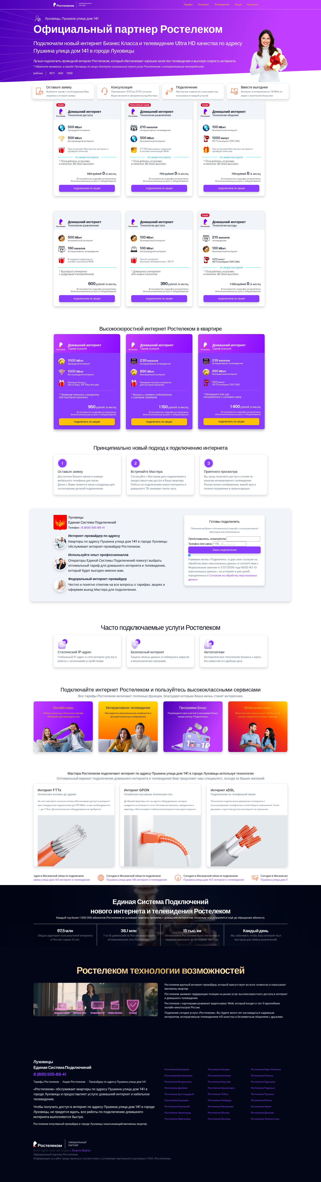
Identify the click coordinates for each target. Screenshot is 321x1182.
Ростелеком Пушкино (262, 1094)
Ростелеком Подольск (263, 1088)
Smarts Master (81, 1150)
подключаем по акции (87, 188)
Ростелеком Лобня (218, 1094)
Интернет (203, 4)
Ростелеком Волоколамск (178, 1075)
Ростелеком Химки (261, 1106)
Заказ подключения (224, 549)
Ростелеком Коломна (219, 1075)
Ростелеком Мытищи (219, 1118)
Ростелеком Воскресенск (178, 1081)
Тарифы (188, 4)
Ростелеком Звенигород (178, 1112)
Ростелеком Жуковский (177, 1106)
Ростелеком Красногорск (221, 1088)
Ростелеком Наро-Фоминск (266, 1069)
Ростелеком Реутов (261, 1100)
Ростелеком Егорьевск (177, 1100)
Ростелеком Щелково (262, 1112)
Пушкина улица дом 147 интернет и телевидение (206, 880)
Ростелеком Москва (218, 1112)
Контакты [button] (252, 4)
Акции (238, 4)
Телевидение (221, 4)
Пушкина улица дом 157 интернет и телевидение (283, 880)
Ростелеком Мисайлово (221, 1106)
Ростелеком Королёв (219, 1081)
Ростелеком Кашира (219, 1069)
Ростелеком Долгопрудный (179, 1094)
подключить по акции (87, 421)
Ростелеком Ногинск (262, 1075)
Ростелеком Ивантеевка (178, 1118)
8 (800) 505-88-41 (93, 527)
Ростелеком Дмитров (176, 1088)
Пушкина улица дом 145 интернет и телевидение (129, 880)
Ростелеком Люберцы (220, 1100)
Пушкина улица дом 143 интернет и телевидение (52, 880)
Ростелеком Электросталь (265, 1118)
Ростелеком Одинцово (263, 1081)
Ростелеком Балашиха (177, 1069)
